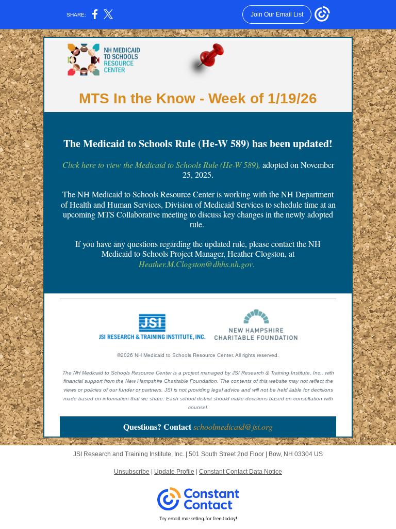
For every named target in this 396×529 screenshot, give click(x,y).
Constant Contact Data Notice (240, 471)
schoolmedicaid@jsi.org (233, 426)
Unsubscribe (132, 471)
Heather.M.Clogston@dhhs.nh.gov (196, 263)
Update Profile (174, 471)
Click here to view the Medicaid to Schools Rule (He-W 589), (161, 164)
